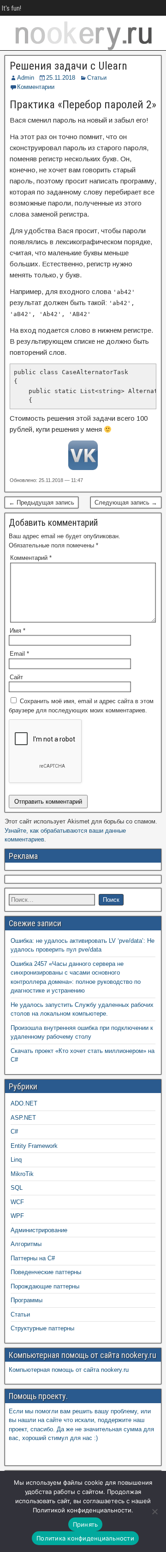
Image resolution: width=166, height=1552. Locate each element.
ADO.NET (24, 1103)
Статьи (97, 77)
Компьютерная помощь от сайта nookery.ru (69, 1369)
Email (19, 653)
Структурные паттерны (42, 1328)
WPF (17, 1215)
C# (14, 1131)
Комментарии (35, 86)
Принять (85, 1524)
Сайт (16, 677)
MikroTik (22, 1173)
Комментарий (31, 557)
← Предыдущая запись (41, 502)
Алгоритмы (26, 1243)
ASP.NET (23, 1117)
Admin (25, 77)
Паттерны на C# (33, 1258)
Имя (17, 630)
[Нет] (154, 1511)
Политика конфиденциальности (85, 1538)
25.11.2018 (60, 77)
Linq (16, 1159)
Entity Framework (34, 1145)
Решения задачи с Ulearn (68, 65)
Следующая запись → (126, 502)
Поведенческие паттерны (46, 1272)
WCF (17, 1202)
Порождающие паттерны (45, 1286)
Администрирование (39, 1230)
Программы (26, 1300)
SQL (17, 1187)
